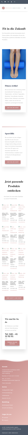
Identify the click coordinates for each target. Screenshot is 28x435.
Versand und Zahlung (7, 407)
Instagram (5, 420)
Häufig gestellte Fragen (7, 390)
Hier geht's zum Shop (14, 298)
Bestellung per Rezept (7, 405)
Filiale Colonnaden (6, 383)
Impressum (5, 432)
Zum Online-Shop (13, 107)
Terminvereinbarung (7, 392)
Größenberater (5, 395)
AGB (10, 432)
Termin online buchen (12, 343)
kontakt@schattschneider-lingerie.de (11, 380)
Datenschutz (15, 432)
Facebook (5, 417)
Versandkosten (5, 221)
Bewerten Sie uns (6, 398)
